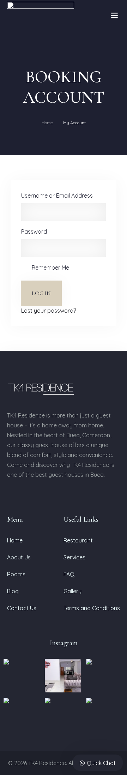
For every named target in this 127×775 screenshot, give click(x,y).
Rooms (16, 574)
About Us (19, 557)
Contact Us (21, 608)
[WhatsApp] (46, 495)
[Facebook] (10, 495)
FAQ (69, 574)
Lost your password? (48, 310)
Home (47, 122)
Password (34, 231)
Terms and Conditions (92, 608)
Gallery (72, 591)
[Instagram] (19, 495)
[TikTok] (28, 495)
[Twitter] (37, 495)
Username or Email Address (57, 195)
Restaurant (78, 540)
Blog (13, 591)
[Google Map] (55, 495)
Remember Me (50, 267)
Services (74, 557)
